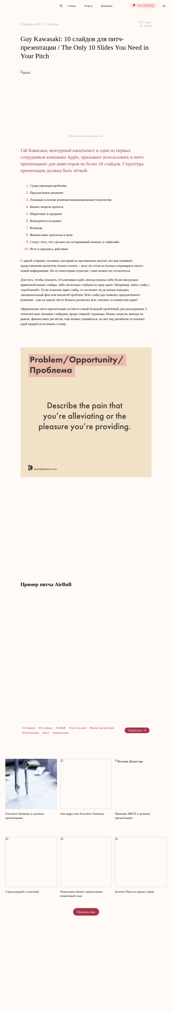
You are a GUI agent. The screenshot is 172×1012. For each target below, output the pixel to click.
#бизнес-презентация (102, 727)
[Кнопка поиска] (61, 6)
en (164, 6)
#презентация (60, 732)
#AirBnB (61, 727)
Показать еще (86, 912)
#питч (45, 732)
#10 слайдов (45, 727)
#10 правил (28, 727)
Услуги (88, 6)
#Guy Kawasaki (77, 727)
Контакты (106, 6)
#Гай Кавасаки (30, 732)
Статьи (72, 6)
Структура (52, 24)
